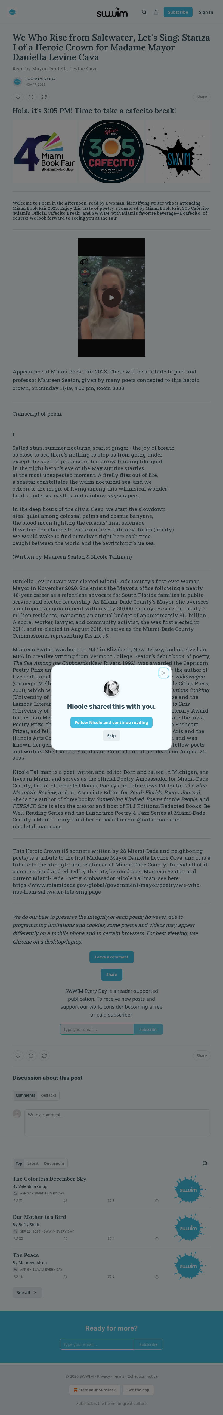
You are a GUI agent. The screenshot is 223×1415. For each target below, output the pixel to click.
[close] (163, 673)
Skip (111, 735)
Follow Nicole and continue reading (111, 722)
